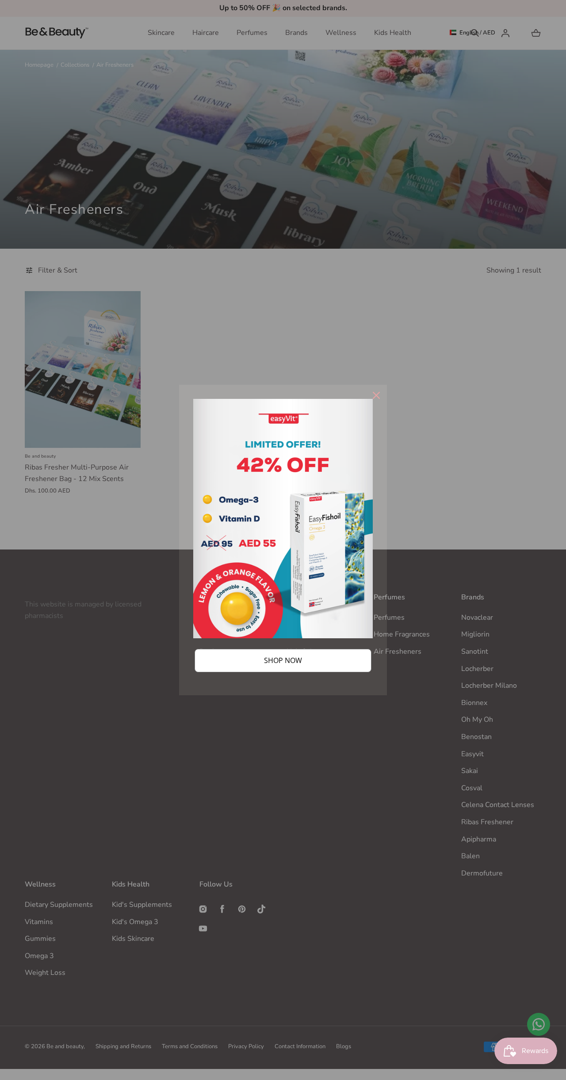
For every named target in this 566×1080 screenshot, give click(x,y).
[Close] (376, 395)
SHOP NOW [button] (283, 660)
